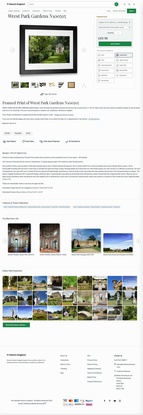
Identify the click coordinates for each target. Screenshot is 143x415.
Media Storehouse (38, 403)
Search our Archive (119, 11)
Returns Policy (92, 364)
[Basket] (129, 4)
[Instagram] (119, 402)
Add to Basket (115, 44)
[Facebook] (104, 402)
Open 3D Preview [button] (50, 94)
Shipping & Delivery (94, 369)
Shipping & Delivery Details (64, 115)
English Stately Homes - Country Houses (39, 207)
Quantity (110, 33)
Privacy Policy (92, 360)
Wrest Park (55, 207)
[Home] (16, 4)
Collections (36, 11)
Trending (58, 11)
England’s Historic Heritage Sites (17, 207)
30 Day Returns (94, 119)
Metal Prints (91, 377)
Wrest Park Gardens (64, 207)
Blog (108, 11)
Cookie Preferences (94, 381)
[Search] (116, 4)
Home (5, 207)
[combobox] (71, 4)
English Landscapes (83, 207)
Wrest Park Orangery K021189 (83, 255)
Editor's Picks (47, 11)
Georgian (18, 133)
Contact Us (26, 11)
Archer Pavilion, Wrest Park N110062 (53, 255)
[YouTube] (114, 402)
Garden (7, 133)
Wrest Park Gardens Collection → (16, 325)
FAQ (88, 356)
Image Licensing (14, 11)
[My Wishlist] (124, 4)
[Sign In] (134, 4)
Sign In (131, 11)
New (65, 11)
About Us (63, 356)
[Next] (84, 50)
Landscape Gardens (106, 207)
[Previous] (12, 50)
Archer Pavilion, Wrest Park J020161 (21, 255)
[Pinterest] (109, 402)
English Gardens (95, 207)
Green (28, 133)
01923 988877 (121, 360)
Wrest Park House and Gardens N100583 (118, 255)
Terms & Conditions (94, 373)
